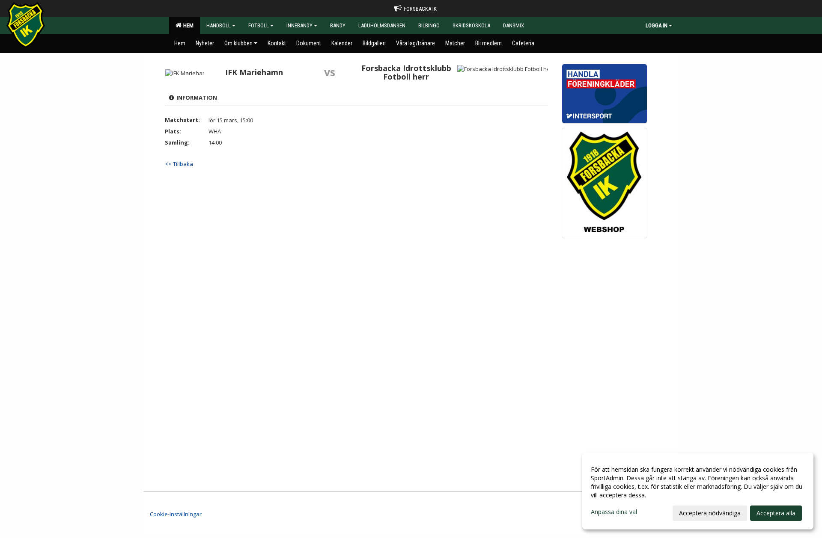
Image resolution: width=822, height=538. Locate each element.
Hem (187, 25)
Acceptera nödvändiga (710, 513)
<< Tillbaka (179, 164)
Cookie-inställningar (176, 514)
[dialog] (697, 490)
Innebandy (299, 25)
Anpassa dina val (614, 512)
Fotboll (258, 25)
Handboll (218, 25)
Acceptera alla (775, 513)
